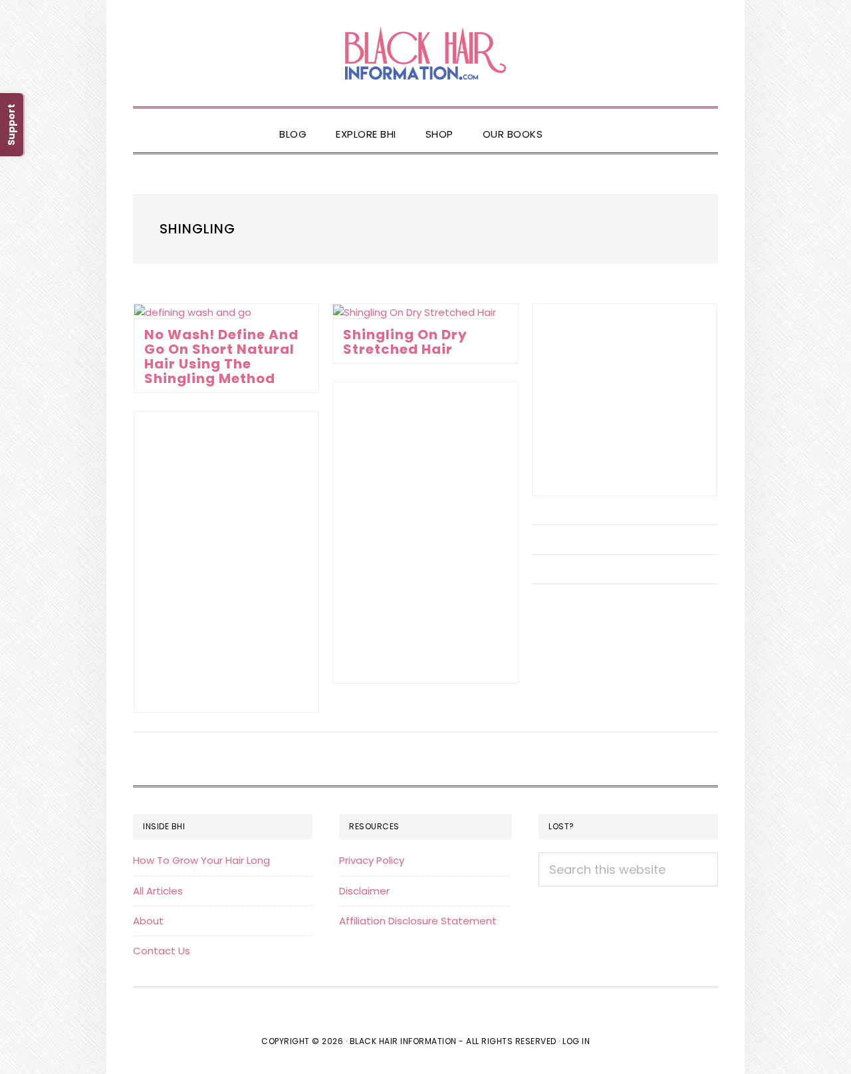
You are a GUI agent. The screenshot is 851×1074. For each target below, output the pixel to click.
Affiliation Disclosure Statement (418, 921)
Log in (576, 1041)
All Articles (158, 891)
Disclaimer (364, 891)
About (148, 921)
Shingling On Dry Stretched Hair (405, 341)
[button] (571, 123)
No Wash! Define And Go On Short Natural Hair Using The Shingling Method (221, 356)
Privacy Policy (371, 860)
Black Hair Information (425, 53)
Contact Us (161, 951)
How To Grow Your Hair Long (201, 860)
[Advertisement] (625, 399)
